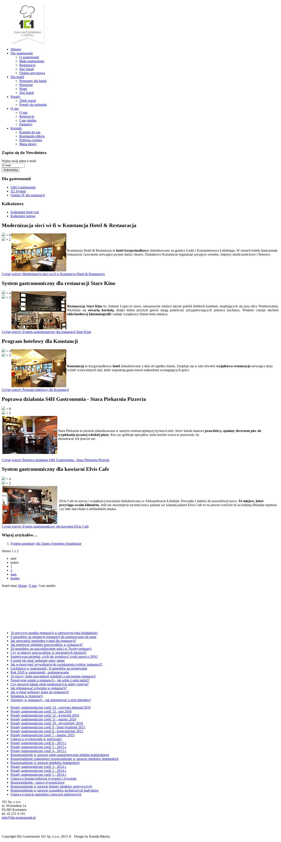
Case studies (27, 120)
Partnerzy (25, 124)
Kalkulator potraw (23, 216)
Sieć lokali (26, 69)
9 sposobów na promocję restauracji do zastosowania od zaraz (53, 637)
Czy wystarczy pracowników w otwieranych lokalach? (49, 652)
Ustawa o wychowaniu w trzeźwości (36, 739)
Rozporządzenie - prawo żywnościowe (38, 782)
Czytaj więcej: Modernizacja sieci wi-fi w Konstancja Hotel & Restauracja (53, 274)
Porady (15, 97)
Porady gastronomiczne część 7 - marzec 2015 (43, 735)
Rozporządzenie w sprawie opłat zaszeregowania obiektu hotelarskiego (60, 755)
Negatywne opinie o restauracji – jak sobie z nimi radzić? (50, 680)
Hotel (23, 89)
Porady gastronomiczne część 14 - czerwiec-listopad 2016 (51, 707)
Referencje (26, 116)
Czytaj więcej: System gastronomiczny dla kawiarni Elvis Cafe (45, 526)
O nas (15, 108)
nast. (14, 574)
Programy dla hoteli (33, 81)
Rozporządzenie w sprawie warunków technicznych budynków (55, 790)
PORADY (20, 600)
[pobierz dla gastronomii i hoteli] (5, 613)
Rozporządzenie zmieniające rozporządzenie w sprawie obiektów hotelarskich (65, 759)
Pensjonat (26, 85)
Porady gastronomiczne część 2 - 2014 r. (39, 770)
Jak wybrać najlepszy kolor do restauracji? (40, 692)
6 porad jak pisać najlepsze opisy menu (38, 660)
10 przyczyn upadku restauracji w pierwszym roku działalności (54, 633)
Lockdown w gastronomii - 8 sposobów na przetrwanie (49, 668)
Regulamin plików (32, 136)
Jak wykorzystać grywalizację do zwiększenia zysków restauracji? (56, 664)
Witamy (16, 49)
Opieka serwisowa (32, 73)
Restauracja (27, 65)
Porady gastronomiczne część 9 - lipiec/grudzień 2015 (48, 727)
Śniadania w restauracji (27, 696)
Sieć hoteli (26, 93)
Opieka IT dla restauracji (28, 195)
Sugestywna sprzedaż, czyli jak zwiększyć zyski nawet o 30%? (54, 656)
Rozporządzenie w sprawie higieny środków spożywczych (51, 786)
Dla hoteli (17, 77)
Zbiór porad (27, 100)
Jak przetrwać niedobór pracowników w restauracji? (47, 645)
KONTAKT (17, 624)
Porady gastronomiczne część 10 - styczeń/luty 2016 (47, 723)
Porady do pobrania (33, 104)
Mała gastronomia (31, 61)
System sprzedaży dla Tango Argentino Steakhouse (46, 543)
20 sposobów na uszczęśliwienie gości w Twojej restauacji (51, 648)
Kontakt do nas (29, 132)
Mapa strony (28, 144)
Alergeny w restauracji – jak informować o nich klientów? (51, 700)
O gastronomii (29, 57)
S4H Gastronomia (23, 187)
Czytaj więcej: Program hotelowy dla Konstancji (35, 390)
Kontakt (16, 128)
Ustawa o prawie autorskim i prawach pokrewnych (46, 794)
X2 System (18, 191)
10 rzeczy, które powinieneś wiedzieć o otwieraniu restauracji (53, 676)
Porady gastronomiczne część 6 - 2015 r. (39, 743)
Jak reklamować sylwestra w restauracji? (39, 688)
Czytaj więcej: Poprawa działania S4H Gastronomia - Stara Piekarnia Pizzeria (55, 460)
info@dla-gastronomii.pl (19, 817)
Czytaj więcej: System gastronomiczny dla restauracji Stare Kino (46, 332)
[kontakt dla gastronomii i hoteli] (4, 624)
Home (22, 586)
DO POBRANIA (24, 613)
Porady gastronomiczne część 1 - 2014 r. (39, 774)
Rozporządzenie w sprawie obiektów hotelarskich (45, 763)
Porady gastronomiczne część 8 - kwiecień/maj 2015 (47, 731)
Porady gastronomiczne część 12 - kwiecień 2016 (45, 715)
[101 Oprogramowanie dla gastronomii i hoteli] (27, 43)
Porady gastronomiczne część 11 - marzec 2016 (43, 719)
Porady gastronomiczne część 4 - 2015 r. (39, 751)
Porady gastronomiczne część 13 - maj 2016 (41, 711)
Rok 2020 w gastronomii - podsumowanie (40, 672)
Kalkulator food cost (25, 212)
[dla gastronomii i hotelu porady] (6, 600)
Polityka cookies (30, 140)
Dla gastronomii (22, 53)
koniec (15, 578)
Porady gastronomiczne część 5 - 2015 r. (39, 747)
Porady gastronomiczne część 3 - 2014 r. (39, 767)
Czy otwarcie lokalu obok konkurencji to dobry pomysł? (50, 684)
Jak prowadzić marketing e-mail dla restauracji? (43, 641)
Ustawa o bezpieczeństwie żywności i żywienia (43, 778)
